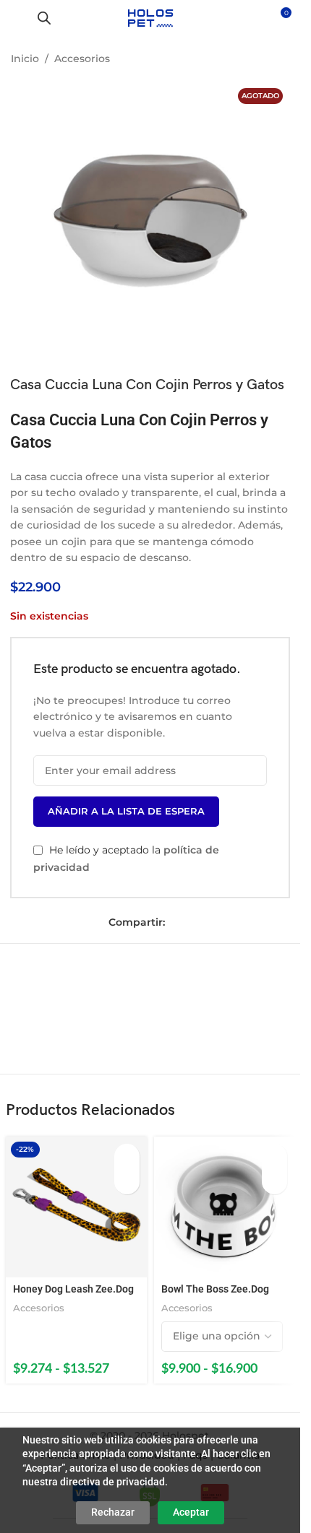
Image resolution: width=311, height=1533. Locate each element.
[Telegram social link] (237, 922)
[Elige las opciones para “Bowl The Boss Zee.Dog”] (274, 1156)
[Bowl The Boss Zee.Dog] (224, 1207)
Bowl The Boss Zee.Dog (215, 1289)
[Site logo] (150, 17)
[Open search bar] (44, 18)
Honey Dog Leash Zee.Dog (73, 1289)
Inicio (25, 58)
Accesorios (82, 58)
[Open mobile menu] (17, 18)
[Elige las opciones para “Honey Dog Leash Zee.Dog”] (127, 1156)
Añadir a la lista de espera (126, 811)
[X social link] (196, 922)
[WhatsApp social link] (217, 922)
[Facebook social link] (176, 922)
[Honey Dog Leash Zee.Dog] (76, 1207)
